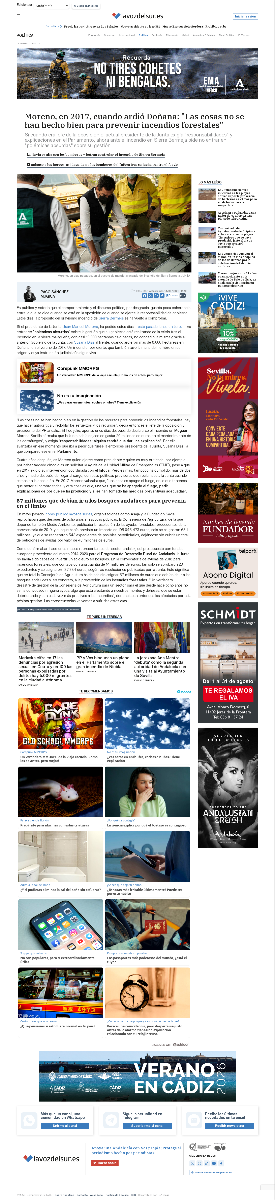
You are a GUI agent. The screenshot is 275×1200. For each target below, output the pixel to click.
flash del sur (226, 35)
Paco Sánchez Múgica (55, 294)
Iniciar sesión (245, 16)
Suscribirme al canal (147, 1126)
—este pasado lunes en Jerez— (160, 327)
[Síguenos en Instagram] (199, 1163)
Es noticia (52, 26)
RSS (133, 1194)
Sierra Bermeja (111, 318)
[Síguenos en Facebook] (221, 1163)
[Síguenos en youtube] (214, 1163)
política (143, 35)
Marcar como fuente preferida (213, 1172)
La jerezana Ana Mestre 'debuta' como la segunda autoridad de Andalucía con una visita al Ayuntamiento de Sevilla (160, 667)
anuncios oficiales (204, 35)
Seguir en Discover (87, 5)
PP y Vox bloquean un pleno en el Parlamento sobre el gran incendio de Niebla (102, 662)
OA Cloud (164, 1194)
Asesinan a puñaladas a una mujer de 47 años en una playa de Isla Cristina (237, 216)
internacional (127, 35)
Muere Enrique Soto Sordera (182, 26)
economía (94, 35)
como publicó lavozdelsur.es (69, 514)
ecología (157, 35)
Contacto (82, 1194)
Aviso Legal (96, 1194)
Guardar (174, 295)
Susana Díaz (84, 342)
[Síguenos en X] (192, 1163)
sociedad (109, 35)
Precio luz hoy (74, 26)
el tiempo (244, 35)
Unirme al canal (65, 1126)
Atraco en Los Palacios (102, 26)
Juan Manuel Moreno (80, 327)
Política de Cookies (117, 1194)
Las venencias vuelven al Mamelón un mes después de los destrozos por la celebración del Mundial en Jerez (236, 260)
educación (172, 35)
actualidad (23, 43)
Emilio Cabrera (28, 684)
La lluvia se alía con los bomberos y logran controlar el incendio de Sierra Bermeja (96, 155)
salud (185, 35)
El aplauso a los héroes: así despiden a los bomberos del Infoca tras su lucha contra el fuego (102, 165)
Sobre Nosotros (64, 1194)
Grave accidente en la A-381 (140, 26)
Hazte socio (107, 1163)
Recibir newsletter (230, 1126)
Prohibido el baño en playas (224, 26)
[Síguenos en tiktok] (207, 1163)
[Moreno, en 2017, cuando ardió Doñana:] (137, 16)
